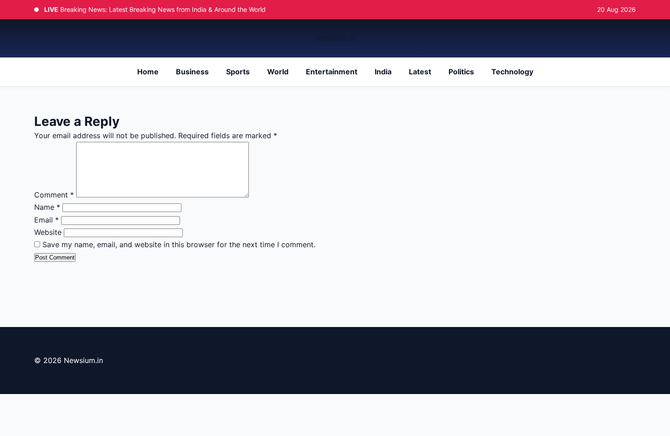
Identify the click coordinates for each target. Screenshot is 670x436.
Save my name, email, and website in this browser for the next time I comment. (178, 244)
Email (46, 219)
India (383, 71)
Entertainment (331, 71)
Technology (512, 71)
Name (47, 207)
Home (148, 71)
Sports (238, 71)
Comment (54, 194)
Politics (461, 71)
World (278, 71)
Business (192, 71)
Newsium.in (335, 37)
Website (48, 232)
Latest (420, 71)
